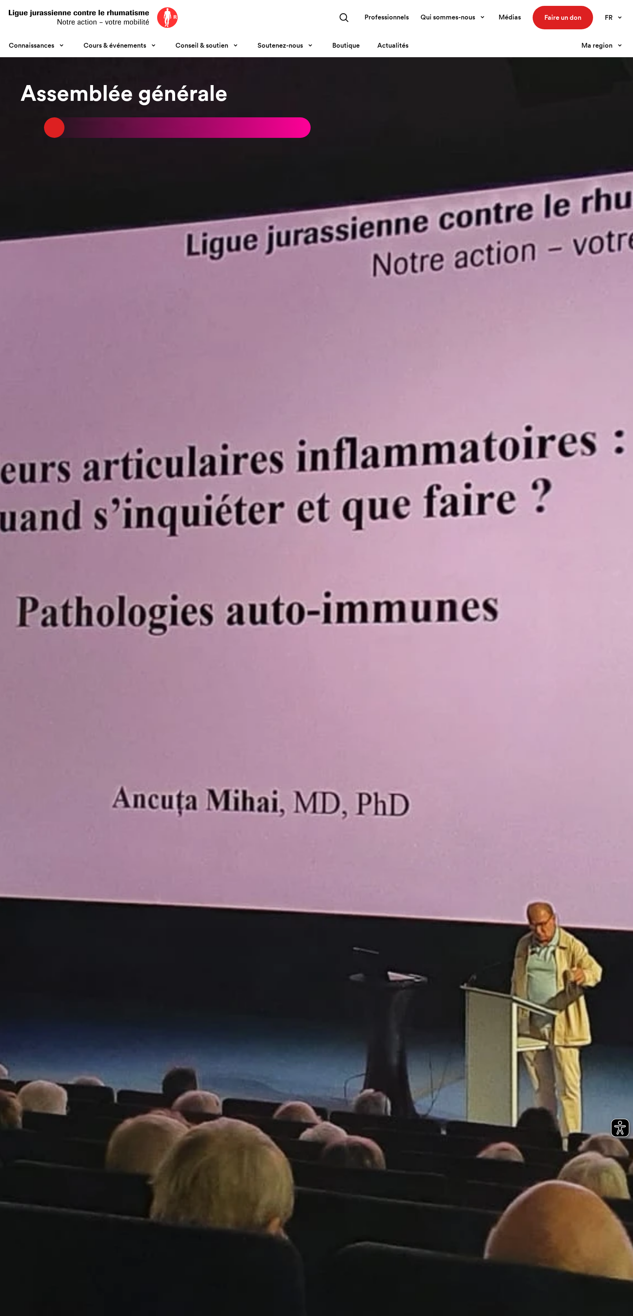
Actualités (392, 45)
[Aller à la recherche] (344, 17)
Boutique (346, 45)
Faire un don (562, 17)
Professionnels (386, 17)
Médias (510, 17)
